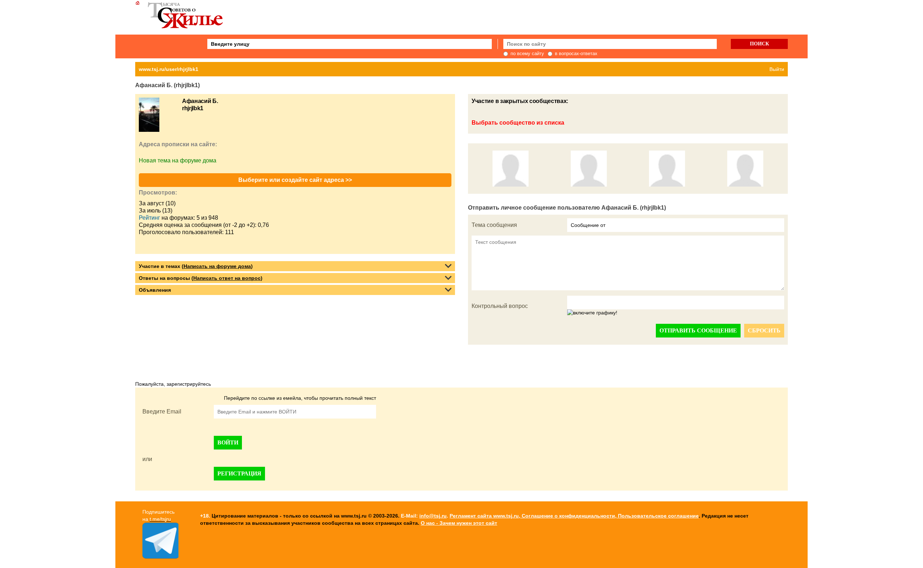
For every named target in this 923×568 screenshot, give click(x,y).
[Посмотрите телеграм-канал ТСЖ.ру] (160, 557)
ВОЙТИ (227, 442)
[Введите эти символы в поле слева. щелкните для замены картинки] (592, 313)
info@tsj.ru (433, 516)
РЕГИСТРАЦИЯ (239, 473)
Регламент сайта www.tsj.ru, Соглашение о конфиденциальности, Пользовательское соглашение (574, 516)
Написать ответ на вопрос (227, 278)
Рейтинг (149, 218)
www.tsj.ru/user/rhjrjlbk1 (168, 69)
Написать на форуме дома (217, 266)
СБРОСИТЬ (764, 330)
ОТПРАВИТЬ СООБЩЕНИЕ (698, 330)
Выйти (776, 69)
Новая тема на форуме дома (177, 160)
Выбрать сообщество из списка (518, 123)
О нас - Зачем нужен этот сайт (459, 523)
